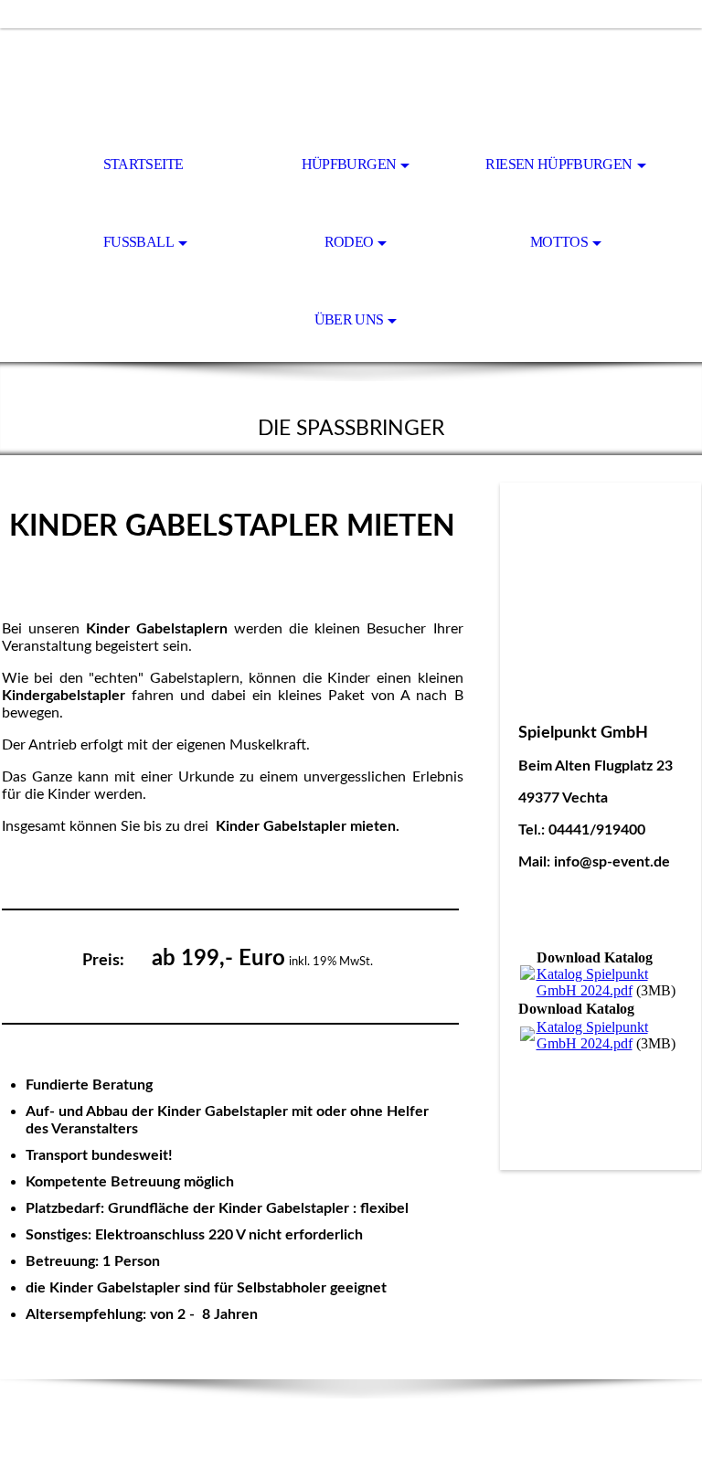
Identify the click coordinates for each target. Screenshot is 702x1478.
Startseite (143, 164)
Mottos (559, 242)
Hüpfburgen (349, 164)
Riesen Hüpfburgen (558, 164)
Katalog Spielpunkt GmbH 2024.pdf (592, 982)
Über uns (349, 319)
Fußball (138, 242)
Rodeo (349, 242)
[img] (351, 78)
